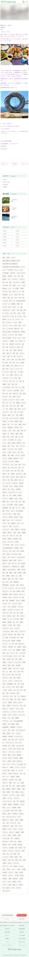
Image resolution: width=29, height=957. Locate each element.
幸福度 (13, 745)
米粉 (16, 384)
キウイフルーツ (10, 610)
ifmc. (17, 653)
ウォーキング (14, 603)
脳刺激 (11, 572)
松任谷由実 (21, 483)
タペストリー (21, 739)
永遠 (17, 613)
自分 (22, 437)
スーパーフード (12, 795)
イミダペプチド (16, 668)
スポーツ (11, 486)
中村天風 (20, 449)
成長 (20, 860)
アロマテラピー (12, 347)
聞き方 (4, 869)
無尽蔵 (19, 835)
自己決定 (16, 486)
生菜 (25, 690)
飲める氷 (4, 718)
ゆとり (16, 424)
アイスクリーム (14, 467)
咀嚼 (7, 572)
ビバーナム (22, 545)
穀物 (23, 597)
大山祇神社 (16, 548)
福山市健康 (11, 736)
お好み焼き (5, 872)
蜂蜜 (8, 297)
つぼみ (10, 677)
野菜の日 (22, 585)
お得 (8, 557)
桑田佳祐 (13, 443)
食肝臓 (17, 724)
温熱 (13, 508)
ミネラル (23, 285)
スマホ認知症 (15, 538)
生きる (11, 421)
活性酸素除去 (12, 727)
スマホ (16, 387)
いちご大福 (5, 399)
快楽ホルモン (19, 761)
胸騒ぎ (9, 755)
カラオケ (16, 498)
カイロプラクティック (13, 492)
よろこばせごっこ (6, 711)
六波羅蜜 (7, 576)
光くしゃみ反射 (20, 764)
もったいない (8, 483)
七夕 (3, 350)
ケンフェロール (16, 863)
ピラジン (9, 881)
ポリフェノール (5, 866)
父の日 (4, 554)
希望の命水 (5, 288)
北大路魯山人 (16, 838)
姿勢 (3, 282)
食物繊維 (10, 458)
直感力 (21, 412)
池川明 (24, 393)
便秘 (20, 381)
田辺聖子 (4, 610)
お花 (17, 535)
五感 (12, 365)
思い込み (10, 758)
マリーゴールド (5, 412)
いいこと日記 (5, 301)
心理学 (22, 406)
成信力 (13, 665)
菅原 (24, 310)
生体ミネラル (5, 677)
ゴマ (19, 508)
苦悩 (7, 418)
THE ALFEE (15, 702)
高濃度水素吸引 (5, 727)
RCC (8, 433)
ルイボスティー (5, 341)
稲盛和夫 (4, 424)
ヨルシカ (4, 523)
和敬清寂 (8, 733)
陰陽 (13, 359)
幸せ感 (18, 347)
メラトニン (23, 403)
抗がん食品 (11, 779)
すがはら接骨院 (5, 273)
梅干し (10, 301)
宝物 (9, 739)
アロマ (9, 279)
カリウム (16, 545)
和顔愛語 (4, 724)
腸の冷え (22, 875)
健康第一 (21, 622)
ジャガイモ (10, 829)
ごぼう (4, 823)
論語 (13, 659)
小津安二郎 (5, 597)
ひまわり (19, 881)
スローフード (18, 752)
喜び (8, 474)
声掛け (6, 362)
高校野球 (17, 461)
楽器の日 (24, 699)
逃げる (19, 699)
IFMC (8, 653)
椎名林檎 (9, 538)
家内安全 (4, 625)
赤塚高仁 (22, 288)
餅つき (10, 307)
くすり (10, 430)
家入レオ (4, 452)
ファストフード (11, 752)
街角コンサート (5, 767)
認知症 (20, 603)
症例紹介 (5, 187)
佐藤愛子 (22, 566)
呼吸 (14, 353)
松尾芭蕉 (16, 421)
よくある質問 (10, 270)
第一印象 (9, 863)
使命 (8, 854)
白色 (11, 721)
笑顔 (3, 393)
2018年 (4, 243)
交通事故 (4, 619)
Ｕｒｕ (22, 523)
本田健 (14, 396)
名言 (16, 449)
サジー (20, 656)
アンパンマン (11, 851)
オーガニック (9, 390)
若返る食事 (11, 647)
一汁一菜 (9, 715)
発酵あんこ (17, 529)
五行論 (4, 437)
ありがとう (13, 557)
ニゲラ (7, 699)
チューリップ (5, 325)
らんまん (19, 440)
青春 (22, 452)
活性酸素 (11, 341)
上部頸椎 (23, 282)
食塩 (16, 644)
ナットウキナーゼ (17, 662)
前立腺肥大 (8, 789)
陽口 (16, 464)
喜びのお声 (5, 184)
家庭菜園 (4, 829)
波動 (3, 365)
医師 (14, 677)
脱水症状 (4, 467)
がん (18, 783)
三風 (22, 708)
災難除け (17, 792)
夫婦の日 (12, 433)
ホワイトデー (5, 396)
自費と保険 (10, 276)
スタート (8, 807)
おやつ (13, 733)
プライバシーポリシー (21, 273)
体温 (16, 674)
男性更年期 (22, 801)
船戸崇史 (20, 335)
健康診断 (13, 640)
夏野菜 (15, 350)
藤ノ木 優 (18, 749)
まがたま (8, 359)
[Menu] (26, 1)
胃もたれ (7, 470)
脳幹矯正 (13, 789)
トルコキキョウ (5, 378)
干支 (7, 344)
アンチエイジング (6, 464)
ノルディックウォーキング (11, 817)
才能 (11, 854)
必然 (20, 742)
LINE (10, 508)
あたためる (11, 832)
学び (7, 403)
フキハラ (20, 826)
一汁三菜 (23, 588)
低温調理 (19, 647)
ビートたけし (19, 727)
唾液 (3, 511)
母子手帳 (4, 415)
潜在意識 (4, 433)
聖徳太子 (8, 869)
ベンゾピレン (16, 628)
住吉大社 (17, 542)
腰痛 (20, 576)
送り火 (7, 582)
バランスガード (22, 653)
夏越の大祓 (16, 458)
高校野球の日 (16, 582)
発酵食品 (18, 403)
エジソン (20, 492)
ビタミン (12, 511)
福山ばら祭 (23, 696)
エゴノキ (15, 322)
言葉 (21, 427)
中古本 (14, 551)
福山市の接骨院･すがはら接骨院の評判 (10, 263)
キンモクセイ (14, 483)
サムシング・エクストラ (7, 801)
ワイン (10, 288)
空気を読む (5, 739)
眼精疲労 (10, 804)
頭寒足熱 (17, 776)
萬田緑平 (14, 881)
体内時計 (18, 677)
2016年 (4, 246)
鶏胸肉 (10, 668)
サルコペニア (8, 687)
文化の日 (12, 770)
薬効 (14, 625)
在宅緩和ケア (15, 813)
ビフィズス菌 (16, 619)
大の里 (12, 529)
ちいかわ (12, 888)
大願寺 (15, 572)
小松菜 (11, 406)
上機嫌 (10, 878)
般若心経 (7, 888)
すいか (11, 412)
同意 (15, 412)
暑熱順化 (4, 455)
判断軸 (19, 807)
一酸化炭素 (17, 832)
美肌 (23, 656)
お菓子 (23, 387)
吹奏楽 (14, 514)
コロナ (15, 276)
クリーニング (5, 291)
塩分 (13, 644)
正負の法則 (16, 758)
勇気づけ (21, 884)
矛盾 (10, 396)
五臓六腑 (23, 532)
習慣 (17, 415)
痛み (12, 316)
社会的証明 (14, 807)
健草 (13, 739)
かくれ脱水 (10, 625)
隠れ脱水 (4, 813)
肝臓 (3, 674)
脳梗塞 (4, 520)
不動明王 (19, 572)
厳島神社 (4, 319)
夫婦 (11, 313)
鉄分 (3, 776)
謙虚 (9, 860)
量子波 (19, 409)
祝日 (23, 297)
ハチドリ (11, 325)
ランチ (7, 776)
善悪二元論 (14, 606)
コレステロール (18, 520)
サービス (23, 267)
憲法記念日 (5, 844)
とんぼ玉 (18, 313)
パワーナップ (22, 446)
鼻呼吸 (22, 832)
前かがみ (4, 749)
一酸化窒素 (12, 776)
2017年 (17, 243)
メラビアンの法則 (6, 810)
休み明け (10, 690)
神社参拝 (19, 495)
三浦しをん (5, 647)
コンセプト (13, 257)
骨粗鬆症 (7, 365)
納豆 (19, 467)
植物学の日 (19, 443)
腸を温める (5, 878)
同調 (16, 826)
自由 (18, 310)
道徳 (16, 335)
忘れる (14, 616)
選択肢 (4, 659)
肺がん (16, 631)
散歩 (23, 294)
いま (12, 424)
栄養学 (9, 579)
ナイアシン (17, 767)
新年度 (9, 443)
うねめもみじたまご (6, 310)
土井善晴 (4, 715)
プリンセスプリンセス (18, 736)
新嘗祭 (11, 375)
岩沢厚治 (9, 761)
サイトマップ (22, 945)
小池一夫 (4, 480)
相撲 (23, 291)
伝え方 (4, 616)
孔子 (8, 535)
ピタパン (22, 390)
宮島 (24, 316)
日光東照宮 (12, 344)
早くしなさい (21, 866)
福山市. (20, 498)
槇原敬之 (4, 622)
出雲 (14, 362)
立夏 (14, 403)
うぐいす (23, 464)
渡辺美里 (4, 662)
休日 (9, 745)
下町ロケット (5, 783)
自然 (14, 356)
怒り (23, 711)
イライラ (21, 458)
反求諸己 (9, 835)
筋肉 (3, 477)
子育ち (8, 437)
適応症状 (4, 276)
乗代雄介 (4, 538)
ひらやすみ (5, 650)
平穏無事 (23, 600)
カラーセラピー (5, 721)
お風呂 (11, 372)
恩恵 (8, 823)
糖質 (16, 810)
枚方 (15, 372)
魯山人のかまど (5, 841)
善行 (6, 588)
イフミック (12, 653)
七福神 (6, 637)
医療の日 (4, 489)
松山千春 (23, 455)
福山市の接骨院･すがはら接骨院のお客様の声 (11, 267)
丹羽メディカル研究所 (7, 338)
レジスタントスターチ (9, 742)
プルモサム (5, 634)
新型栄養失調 (5, 594)
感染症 (23, 508)
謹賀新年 (8, 792)
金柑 (10, 381)
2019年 (17, 240)
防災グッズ (5, 563)
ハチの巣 (9, 452)
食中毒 (4, 854)
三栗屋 (12, 576)
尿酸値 (21, 687)
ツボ (7, 671)
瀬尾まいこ (10, 532)
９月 (16, 359)
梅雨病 (12, 455)
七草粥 (18, 430)
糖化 (18, 551)
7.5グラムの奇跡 (12, 637)
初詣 (13, 792)
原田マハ (15, 829)
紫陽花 (8, 554)
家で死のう (21, 813)
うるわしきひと (5, 696)
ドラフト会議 (5, 486)
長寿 (21, 690)
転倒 (15, 470)
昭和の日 (4, 446)
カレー (16, 341)
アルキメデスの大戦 (20, 557)
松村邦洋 (21, 504)
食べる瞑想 (14, 844)
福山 (12, 297)
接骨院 (8, 257)
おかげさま (5, 430)
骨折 (19, 470)
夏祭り (16, 579)
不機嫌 (21, 613)
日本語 (4, 653)
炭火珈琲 (23, 563)
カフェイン (5, 458)
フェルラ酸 (16, 875)
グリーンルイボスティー (20, 730)
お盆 (3, 582)
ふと (3, 409)
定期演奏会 (19, 640)
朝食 (8, 770)
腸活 (14, 749)
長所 (11, 582)
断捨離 (11, 699)
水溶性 (4, 684)
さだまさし (20, 316)
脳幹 (15, 409)
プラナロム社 (15, 597)
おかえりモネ (17, 344)
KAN (14, 613)
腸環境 (4, 501)
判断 (16, 437)
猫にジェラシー (5, 591)
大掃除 (23, 789)
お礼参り (18, 625)
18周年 (7, 693)
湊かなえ (22, 795)
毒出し (10, 526)
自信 (16, 779)
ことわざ (12, 501)
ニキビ (11, 350)
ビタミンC (20, 770)
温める (24, 424)
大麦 (18, 684)
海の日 (4, 353)
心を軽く (18, 869)
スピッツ (4, 443)
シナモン (12, 446)
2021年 (17, 237)
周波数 (9, 665)
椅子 (7, 282)
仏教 (8, 724)
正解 (21, 705)
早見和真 (22, 551)
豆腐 (3, 699)
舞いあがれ (16, 427)
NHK (24, 847)
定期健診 (11, 498)
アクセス (21, 270)
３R (3, 483)
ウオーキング (16, 526)
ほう (22, 328)
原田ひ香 (20, 659)
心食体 (17, 585)
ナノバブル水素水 (6, 545)
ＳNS (16, 588)
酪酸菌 (21, 820)
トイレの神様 (20, 372)
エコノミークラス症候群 (7, 656)
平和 (7, 350)
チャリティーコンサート (7, 514)
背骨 (10, 285)
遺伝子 (7, 369)
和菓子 (24, 860)
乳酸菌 (21, 619)
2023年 (17, 234)
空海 (8, 523)
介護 (8, 480)
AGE (15, 647)
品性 (18, 637)
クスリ (13, 415)
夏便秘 (10, 560)
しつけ (11, 378)
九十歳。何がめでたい (12, 569)
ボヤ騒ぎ (4, 755)
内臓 (17, 446)
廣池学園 (23, 331)
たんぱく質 (5, 603)
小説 (3, 418)
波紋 (8, 455)
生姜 (8, 446)
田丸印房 (22, 362)
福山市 (4, 257)
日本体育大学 (5, 294)
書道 (18, 452)
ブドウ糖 (4, 770)
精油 (7, 347)
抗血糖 (20, 810)
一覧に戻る (14, 164)
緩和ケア (9, 813)
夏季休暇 (12, 724)
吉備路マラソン (5, 820)
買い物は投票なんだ (16, 331)
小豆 (3, 470)
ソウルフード (11, 872)
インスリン (5, 681)
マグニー (19, 338)
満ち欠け (4, 427)
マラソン (19, 817)
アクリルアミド (5, 628)
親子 (10, 495)
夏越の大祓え (5, 560)
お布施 (24, 572)
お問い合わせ (12, 273)
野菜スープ (17, 375)
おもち (4, 504)
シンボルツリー (9, 322)
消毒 (18, 276)
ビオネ (19, 823)
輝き (11, 613)
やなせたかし (17, 851)
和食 (19, 674)
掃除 (18, 616)
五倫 (16, 847)
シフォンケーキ (11, 399)
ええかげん (15, 715)
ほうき (16, 742)
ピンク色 (13, 755)
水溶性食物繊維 (10, 684)
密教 (3, 369)
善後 (14, 591)
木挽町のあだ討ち (6, 826)
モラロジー (5, 335)
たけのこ (4, 542)
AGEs (13, 563)
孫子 (15, 699)
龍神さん (14, 285)
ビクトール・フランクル (14, 418)
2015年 (17, 246)
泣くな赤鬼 (12, 585)
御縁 (22, 430)
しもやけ (14, 307)
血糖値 (17, 433)
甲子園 (23, 313)
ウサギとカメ (11, 708)
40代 (3, 817)
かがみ (15, 378)
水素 (13, 650)
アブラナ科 (10, 749)
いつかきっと (10, 662)
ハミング (4, 835)
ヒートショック (5, 372)
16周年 (12, 545)
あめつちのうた (19, 474)
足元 (11, 866)
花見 (11, 535)
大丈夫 (12, 437)
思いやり (7, 313)
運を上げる (11, 634)
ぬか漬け (17, 820)
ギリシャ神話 (5, 285)
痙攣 (19, 378)
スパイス (11, 294)
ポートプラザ (20, 606)
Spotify (20, 594)
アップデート (5, 847)
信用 (10, 551)
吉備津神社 (13, 304)
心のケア (18, 396)
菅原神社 (11, 409)
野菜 (13, 674)
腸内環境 (10, 517)
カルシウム (21, 829)
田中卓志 (4, 875)
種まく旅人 (16, 517)
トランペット (5, 644)
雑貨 (10, 282)
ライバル (17, 708)
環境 (3, 406)
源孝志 (12, 826)
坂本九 (15, 532)
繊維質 (20, 424)
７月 (22, 347)
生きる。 (4, 761)
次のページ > (24, 164)
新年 (8, 501)
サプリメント (5, 498)
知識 (23, 344)
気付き (4, 705)
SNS (19, 588)
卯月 (20, 535)
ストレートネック (6, 529)
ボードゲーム (19, 356)
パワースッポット (16, 282)
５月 (10, 403)
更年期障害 (18, 489)
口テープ (7, 511)
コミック (23, 325)
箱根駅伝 (4, 384)
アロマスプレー (15, 279)
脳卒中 (21, 517)
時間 (13, 384)
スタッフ (16, 270)
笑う (11, 619)
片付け (4, 764)
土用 (24, 443)
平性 (12, 838)
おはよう (14, 452)
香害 (7, 406)
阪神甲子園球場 (5, 585)
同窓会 (19, 532)
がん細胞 (22, 783)
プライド (13, 869)
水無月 (16, 860)
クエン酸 (22, 668)
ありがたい (20, 702)
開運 (19, 464)
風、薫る (20, 847)
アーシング (5, 440)
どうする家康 (11, 440)
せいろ (11, 628)
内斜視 (22, 637)
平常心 (9, 730)
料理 (16, 739)
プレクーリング (21, 715)
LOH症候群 (4, 804)
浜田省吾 (12, 474)
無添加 (20, 341)
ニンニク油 (5, 307)
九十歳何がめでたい (6, 566)
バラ (18, 696)
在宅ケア (12, 489)
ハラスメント (11, 588)
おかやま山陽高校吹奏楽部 (7, 548)
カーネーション (5, 613)
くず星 (22, 399)
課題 (8, 356)
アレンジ (17, 399)
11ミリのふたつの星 (6, 640)
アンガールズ (10, 875)
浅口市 (20, 554)
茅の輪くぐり (5, 708)
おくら (9, 718)
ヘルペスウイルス (15, 705)
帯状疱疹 (8, 705)
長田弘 (17, 477)
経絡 (22, 671)
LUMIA (20, 857)
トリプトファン (16, 798)
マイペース (17, 369)
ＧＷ (22, 319)
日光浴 (23, 851)
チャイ (7, 375)
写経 (3, 888)
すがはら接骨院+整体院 (20, 301)
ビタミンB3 (23, 767)
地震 (9, 563)
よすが (18, 523)
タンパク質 (18, 733)
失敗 (14, 783)
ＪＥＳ (19, 285)
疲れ (15, 841)
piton (19, 563)
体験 (14, 313)
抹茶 (15, 684)
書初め (19, 634)
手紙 (12, 387)
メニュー (4, 270)
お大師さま (9, 616)
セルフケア (22, 804)
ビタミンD (4, 702)
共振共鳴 (4, 665)
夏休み (4, 359)
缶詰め (4, 495)
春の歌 (17, 687)
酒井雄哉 (18, 591)
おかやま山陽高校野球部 (18, 721)
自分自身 (8, 659)
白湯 (21, 773)
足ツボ (16, 297)
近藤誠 (9, 415)
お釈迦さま (5, 860)
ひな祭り (13, 310)
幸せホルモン (15, 393)
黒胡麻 (10, 594)
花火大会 (21, 579)
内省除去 (22, 418)
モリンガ (14, 338)
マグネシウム (5, 832)
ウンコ (10, 650)
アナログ (4, 730)
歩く (9, 603)
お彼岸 (15, 294)
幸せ (14, 406)
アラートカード (10, 542)
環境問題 (14, 495)
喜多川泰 (21, 872)
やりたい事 (5, 758)
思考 (17, 353)
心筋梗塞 (18, 786)
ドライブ (15, 656)
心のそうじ (22, 616)
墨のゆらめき (21, 644)
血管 (16, 501)
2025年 (17, 231)
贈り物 (4, 807)
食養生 (19, 569)
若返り (19, 514)
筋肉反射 (4, 449)
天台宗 (10, 597)
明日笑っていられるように (13, 773)
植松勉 (20, 779)
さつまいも (10, 798)
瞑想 (10, 393)
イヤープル (17, 455)
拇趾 (19, 671)
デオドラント (5, 551)
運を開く (11, 820)
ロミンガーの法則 (6, 838)
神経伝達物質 (5, 508)
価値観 (4, 733)
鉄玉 (24, 773)
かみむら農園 (16, 390)
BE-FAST (8, 520)
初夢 (15, 634)
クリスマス (5, 304)
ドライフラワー (22, 631)
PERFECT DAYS (23, 529)
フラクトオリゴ (13, 823)
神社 (19, 297)
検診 (23, 749)
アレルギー (12, 477)
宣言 (8, 424)
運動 (12, 480)
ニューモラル (11, 335)
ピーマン (4, 881)
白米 (14, 690)
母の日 (15, 325)
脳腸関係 (17, 718)
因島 (19, 294)
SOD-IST (24, 338)
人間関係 (4, 863)
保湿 (3, 671)
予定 (3, 322)
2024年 (4, 234)
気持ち (23, 359)
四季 (7, 600)
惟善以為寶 (5, 736)
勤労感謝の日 (10, 427)
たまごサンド (5, 526)
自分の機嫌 (11, 847)
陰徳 (20, 538)
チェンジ (12, 369)
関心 (13, 860)
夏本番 (15, 560)
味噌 (8, 353)
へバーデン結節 (10, 328)
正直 (18, 801)
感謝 (19, 359)
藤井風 (16, 480)
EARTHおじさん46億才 (6, 331)
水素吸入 (16, 857)
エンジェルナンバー (6, 316)
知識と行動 (20, 844)
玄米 (18, 690)
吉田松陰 (14, 835)
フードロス (8, 674)
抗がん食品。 (5, 779)
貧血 (22, 470)
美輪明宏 (21, 758)
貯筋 (13, 687)
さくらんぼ (5, 461)
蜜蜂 (19, 325)
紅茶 (3, 375)
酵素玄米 (11, 767)
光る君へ (16, 504)
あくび (4, 535)
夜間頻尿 (23, 786)
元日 (19, 501)
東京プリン (5, 773)
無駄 (7, 786)
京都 (10, 362)
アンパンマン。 (14, 711)
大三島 (21, 548)
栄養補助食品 (12, 600)
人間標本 (4, 798)
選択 (3, 347)
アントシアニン (5, 857)
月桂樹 (18, 304)
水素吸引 (23, 650)
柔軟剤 (12, 631)
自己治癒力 (18, 665)
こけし (16, 576)
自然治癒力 (5, 668)
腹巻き (11, 671)
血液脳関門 (18, 650)
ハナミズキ (18, 319)
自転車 (11, 841)
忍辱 (3, 576)
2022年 (4, 237)
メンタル (4, 606)
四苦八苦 (4, 474)
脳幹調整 (4, 279)
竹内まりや (16, 594)
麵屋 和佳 (20, 350)
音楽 (21, 307)
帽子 (10, 291)
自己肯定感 (5, 745)
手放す (8, 764)
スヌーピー (22, 353)
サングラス (13, 764)
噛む (19, 854)
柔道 (3, 687)
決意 (23, 634)
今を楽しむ (5, 851)
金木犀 (14, 761)
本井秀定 (4, 297)
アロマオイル (21, 279)
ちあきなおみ (12, 693)
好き (14, 786)
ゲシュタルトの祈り (20, 745)
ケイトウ (4, 884)
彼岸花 (21, 477)
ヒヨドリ (24, 409)
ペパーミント (5, 381)
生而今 (13, 730)
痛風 (24, 474)
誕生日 (14, 291)
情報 (3, 403)
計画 (19, 480)
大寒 (13, 622)
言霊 (3, 344)
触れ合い (16, 365)
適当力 (21, 421)
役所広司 (4, 532)
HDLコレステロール (6, 891)
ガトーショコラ (10, 449)
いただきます (5, 795)
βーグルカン (5, 517)
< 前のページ (4, 164)
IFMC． (15, 671)
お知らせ (5, 179)
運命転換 (9, 702)
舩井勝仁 (17, 288)
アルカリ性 (18, 888)
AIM (11, 591)
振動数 (24, 662)
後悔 (13, 718)
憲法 (9, 844)
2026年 (4, 231)
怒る (19, 711)
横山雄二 (21, 415)
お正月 (23, 501)
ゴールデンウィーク (18, 681)
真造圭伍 (24, 647)
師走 (21, 375)
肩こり (12, 464)
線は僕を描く (15, 878)
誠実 (14, 801)
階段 (3, 572)
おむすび (17, 600)
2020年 (4, 240)
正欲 (8, 489)
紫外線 (11, 857)
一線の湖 (21, 878)
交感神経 (19, 841)
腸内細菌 (4, 579)
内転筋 (7, 477)
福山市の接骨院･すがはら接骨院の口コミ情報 (11, 260)
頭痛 (22, 276)
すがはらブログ (6, 182)
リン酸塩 (9, 884)
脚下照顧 (15, 866)
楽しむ (9, 384)
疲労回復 (23, 869)
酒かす (18, 795)
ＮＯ (23, 467)
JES (21, 304)
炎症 (15, 696)
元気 (12, 470)
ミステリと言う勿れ (6, 387)
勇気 (18, 406)
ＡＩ (17, 381)
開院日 (20, 322)
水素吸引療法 (15, 804)
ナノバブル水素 (14, 554)
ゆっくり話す (11, 461)
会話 (10, 786)
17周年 (18, 693)
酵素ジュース (15, 884)
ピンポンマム (17, 610)
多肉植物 (9, 622)
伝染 (3, 786)
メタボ (9, 606)
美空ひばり (5, 492)
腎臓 (3, 789)
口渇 (8, 467)
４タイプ (4, 356)
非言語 (12, 810)
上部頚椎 (18, 789)
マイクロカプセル (6, 631)
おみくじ (22, 792)
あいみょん (20, 560)
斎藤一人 (4, 557)
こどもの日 (5, 690)
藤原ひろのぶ (16, 328)
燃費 (21, 310)
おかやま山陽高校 (19, 511)
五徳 (16, 659)
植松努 (10, 783)
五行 (13, 579)
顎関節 (15, 854)
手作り (4, 390)
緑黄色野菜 (13, 523)
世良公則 (23, 569)
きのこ (4, 328)
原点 (7, 409)
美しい (11, 696)
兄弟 (20, 393)
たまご (12, 520)
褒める (21, 433)
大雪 (17, 622)
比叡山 (23, 591)
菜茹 (3, 693)
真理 (24, 705)
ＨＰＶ (17, 362)
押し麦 (22, 684)
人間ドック (5, 752)
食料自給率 (19, 755)
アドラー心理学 (10, 504)
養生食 (16, 872)
